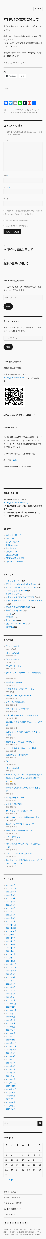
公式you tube (12, 545)
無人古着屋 (31, 112)
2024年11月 (11, 888)
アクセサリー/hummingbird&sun (21, 584)
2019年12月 (11, 1082)
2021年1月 (10, 1040)
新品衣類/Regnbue (14, 610)
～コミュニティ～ (13, 581)
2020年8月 (11, 1056)
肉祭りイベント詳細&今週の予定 (20, 830)
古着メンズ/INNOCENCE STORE (20, 597)
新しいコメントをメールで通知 (17, 221)
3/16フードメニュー (14, 666)
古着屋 (17, 112)
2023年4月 (10, 951)
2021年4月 (10, 1030)
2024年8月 (11, 898)
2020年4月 (11, 1069)
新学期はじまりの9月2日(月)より (20, 741)
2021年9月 (10, 1013)
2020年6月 (11, 1063)
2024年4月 (11, 911)
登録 (8, 306)
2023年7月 (10, 941)
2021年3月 (10, 1033)
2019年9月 (10, 1092)
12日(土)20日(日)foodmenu (18, 695)
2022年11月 (11, 967)
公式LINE (10, 538)
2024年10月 (11, 892)
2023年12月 (11, 924)
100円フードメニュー (15, 797)
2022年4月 (11, 990)
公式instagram (12, 541)
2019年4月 (10, 1109)
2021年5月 (10, 1026)
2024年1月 (10, 921)
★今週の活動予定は (14, 804)
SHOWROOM (12, 555)
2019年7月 (10, 1099)
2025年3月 (10, 885)
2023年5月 (10, 947)
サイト (6, 199)
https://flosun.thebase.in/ (16, 502)
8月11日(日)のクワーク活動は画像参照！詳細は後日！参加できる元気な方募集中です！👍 (24, 777)
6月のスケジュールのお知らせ (19, 853)
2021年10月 (11, 1010)
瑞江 (36, 112)
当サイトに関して (13, 535)
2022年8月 (11, 977)
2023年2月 (10, 957)
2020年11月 (11, 1046)
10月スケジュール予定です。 (18, 709)
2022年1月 (10, 1000)
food (8, 761)
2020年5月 (11, 1066)
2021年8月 (10, 1017)
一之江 (8, 112)
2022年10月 (11, 971)
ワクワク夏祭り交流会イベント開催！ (22, 748)
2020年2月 (11, 1076)
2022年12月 (11, 964)
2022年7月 (10, 980)
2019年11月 (11, 1086)
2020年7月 (10, 1059)
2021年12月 (11, 1003)
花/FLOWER (11, 620)
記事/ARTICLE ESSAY (15, 623)
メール (7, 187)
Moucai (10, 110)
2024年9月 (11, 895)
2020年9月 (11, 1053)
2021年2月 (10, 1036)
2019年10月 (11, 1089)
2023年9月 (11, 934)
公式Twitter (11, 548)
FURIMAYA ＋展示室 (15, 558)
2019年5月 (10, 1105)
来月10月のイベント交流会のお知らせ (22, 715)
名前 (6, 176)
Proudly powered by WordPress (28, 1234)
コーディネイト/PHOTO (16, 590)
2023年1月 (10, 961)
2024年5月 (11, 908)
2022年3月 (10, 994)
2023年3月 (10, 954)
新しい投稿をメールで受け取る (17, 226)
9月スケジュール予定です (17, 755)
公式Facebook (12, 551)
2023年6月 (11, 944)
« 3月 (11, 1180)
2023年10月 (11, 931)
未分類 (29, 110)
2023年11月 (11, 928)
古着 (12, 112)
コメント (8, 140)
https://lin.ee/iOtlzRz (14, 378)
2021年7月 (10, 1020)
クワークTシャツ (13, 837)
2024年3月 (10, 915)
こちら (14, 460)
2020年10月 (11, 1049)
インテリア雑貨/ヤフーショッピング (21, 587)
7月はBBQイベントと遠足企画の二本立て (23, 817)
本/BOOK (10, 617)
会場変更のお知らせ (14, 682)
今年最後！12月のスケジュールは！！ (22, 689)
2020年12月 (11, 1043)
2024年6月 (11, 905)
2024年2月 (11, 918)
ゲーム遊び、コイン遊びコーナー (20, 811)
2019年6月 (10, 1102)
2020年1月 (10, 1079)
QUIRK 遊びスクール (15, 561)
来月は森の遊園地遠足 (15, 702)
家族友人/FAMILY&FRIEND (18, 607)
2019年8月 (10, 1096)
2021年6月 (10, 1023)
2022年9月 (11, 974)
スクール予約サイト (12, 1197)
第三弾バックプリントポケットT (20, 824)
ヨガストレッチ (12, 594)
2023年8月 (10, 938)
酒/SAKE (10, 627)
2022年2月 (11, 997)
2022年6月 (11, 984)
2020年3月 (10, 1072)
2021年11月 (11, 1007)
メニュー (38, 9)
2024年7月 (10, 901)
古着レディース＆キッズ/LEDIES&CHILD (24, 600)
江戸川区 (23, 112)
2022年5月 (11, 987)
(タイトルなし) (12, 646)
